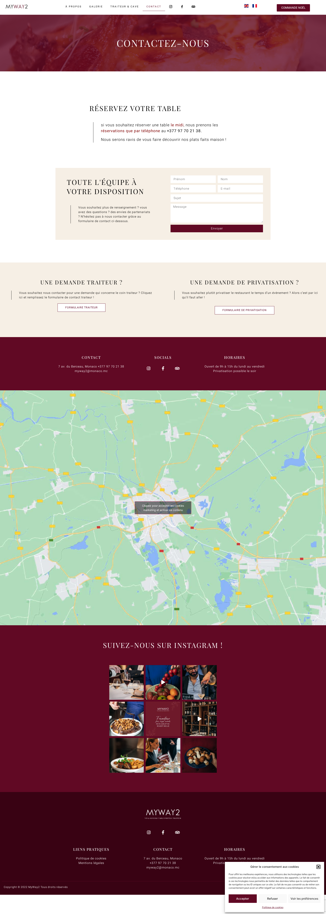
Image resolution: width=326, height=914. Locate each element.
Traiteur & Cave (124, 6)
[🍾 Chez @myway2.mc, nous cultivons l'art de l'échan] (199, 682)
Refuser (272, 898)
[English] (248, 6)
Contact (153, 6)
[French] (256, 6)
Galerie (96, 6)
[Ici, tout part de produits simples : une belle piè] (199, 719)
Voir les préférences (304, 898)
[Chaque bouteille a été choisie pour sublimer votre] (126, 682)
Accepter (242, 898)
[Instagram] (149, 368)
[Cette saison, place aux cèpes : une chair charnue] (199, 755)
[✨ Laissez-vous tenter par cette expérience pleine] (126, 719)
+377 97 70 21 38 (184, 131)
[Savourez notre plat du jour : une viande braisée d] (126, 755)
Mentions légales (91, 863)
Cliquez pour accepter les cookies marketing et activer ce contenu (163, 508)
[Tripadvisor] (177, 368)
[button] (318, 867)
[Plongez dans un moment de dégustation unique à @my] (163, 755)
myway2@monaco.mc (91, 371)
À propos (73, 6)
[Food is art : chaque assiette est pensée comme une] (163, 682)
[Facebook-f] (163, 368)
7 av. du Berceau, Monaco (77, 366)
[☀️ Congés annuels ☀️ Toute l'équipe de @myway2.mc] (163, 719)
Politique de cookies (272, 907)
